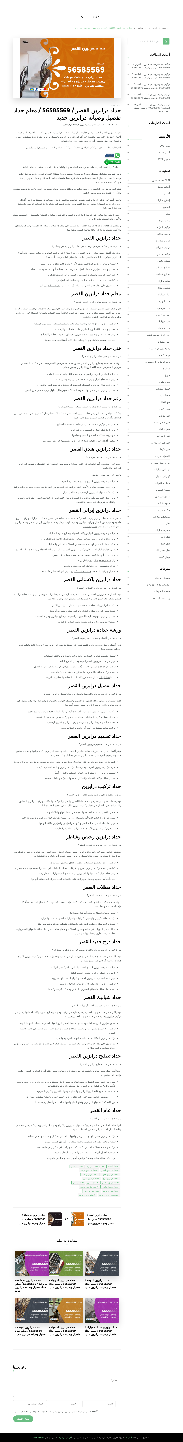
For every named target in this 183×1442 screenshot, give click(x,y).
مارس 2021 (164, 159)
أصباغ (167, 193)
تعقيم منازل (164, 281)
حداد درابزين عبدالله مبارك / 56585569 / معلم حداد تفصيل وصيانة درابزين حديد (101, 1331)
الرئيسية (95, 16)
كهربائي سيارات (162, 469)
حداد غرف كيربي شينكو (158, 334)
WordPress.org (161, 598)
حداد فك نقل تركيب (88, 1186)
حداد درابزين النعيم (35, 147)
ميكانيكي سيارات (161, 516)
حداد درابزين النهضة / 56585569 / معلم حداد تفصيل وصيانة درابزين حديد (30, 1331)
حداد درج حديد (163, 314)
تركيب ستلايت (163, 240)
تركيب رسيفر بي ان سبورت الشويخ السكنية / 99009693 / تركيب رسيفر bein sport (152, 108)
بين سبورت (164, 220)
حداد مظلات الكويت (81, 571)
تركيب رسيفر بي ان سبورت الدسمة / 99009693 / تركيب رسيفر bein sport (150, 96)
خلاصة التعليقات (162, 591)
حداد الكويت (99, 188)
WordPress (38, 1437)
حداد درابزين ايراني (88, 1170)
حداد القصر (112, 1166)
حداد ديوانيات (163, 321)
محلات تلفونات (162, 483)
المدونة (84, 16)
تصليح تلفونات (163, 267)
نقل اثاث (165, 536)
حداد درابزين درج (110, 1178)
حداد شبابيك (164, 328)
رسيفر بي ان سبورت (159, 348)
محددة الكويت (84, 501)
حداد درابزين (115, 105)
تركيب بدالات (163, 233)
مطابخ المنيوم (163, 489)
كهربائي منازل (163, 476)
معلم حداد (99, 252)
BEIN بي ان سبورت (160, 180)
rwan (110, 124)
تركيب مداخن (163, 254)
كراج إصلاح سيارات (160, 462)
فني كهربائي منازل (160, 442)
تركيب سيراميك (162, 247)
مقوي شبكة (164, 503)
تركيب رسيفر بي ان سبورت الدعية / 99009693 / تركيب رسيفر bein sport (150, 86)
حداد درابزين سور (90, 1178)
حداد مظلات (164, 341)
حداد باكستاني (90, 526)
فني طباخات (164, 429)
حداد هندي (105, 474)
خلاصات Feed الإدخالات (158, 584)
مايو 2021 (165, 145)
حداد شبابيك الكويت (88, 565)
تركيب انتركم (163, 227)
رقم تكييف (164, 355)
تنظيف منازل (163, 287)
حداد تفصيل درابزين (94, 1166)
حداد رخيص (92, 1182)
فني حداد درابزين (91, 1190)
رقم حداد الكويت (52, 285)
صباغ (167, 375)
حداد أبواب (164, 301)
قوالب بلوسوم (65, 1437)
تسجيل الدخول (162, 577)
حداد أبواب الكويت (100, 555)
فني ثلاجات (164, 415)
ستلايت (166, 368)
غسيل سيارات (163, 388)
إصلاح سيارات (163, 200)
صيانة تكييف (164, 382)
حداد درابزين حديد (89, 1174)
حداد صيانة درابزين (109, 1186)
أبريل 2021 (164, 152)
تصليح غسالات (163, 274)
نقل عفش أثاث (162, 550)
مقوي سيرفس (162, 496)
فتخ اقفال (165, 402)
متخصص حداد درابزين (108, 1195)
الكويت (129, 1437)
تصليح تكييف (163, 260)
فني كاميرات (163, 435)
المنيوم (166, 206)
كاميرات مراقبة (162, 456)
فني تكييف (164, 409)
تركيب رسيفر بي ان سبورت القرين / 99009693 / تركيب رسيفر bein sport (150, 65)
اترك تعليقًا (67, 124)
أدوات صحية (164, 186)
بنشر (167, 213)
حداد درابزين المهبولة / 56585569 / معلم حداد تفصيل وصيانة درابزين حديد (64, 1284)
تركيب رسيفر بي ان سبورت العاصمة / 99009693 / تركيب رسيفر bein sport (150, 76)
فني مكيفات (164, 449)
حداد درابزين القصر (109, 1170)
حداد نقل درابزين (110, 1190)
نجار (168, 523)
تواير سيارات (163, 294)
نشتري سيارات (162, 530)
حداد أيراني (104, 677)
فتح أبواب (165, 395)
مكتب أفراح (164, 510)
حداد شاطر (77, 1182)
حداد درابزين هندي (109, 1182)
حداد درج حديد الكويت (100, 560)
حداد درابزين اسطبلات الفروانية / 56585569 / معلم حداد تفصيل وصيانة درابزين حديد (31, 1285)
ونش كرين (164, 557)
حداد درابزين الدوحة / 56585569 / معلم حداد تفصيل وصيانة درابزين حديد (100, 1284)
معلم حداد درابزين (86, 1195)
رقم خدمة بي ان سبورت (157, 361)
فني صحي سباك (162, 422)
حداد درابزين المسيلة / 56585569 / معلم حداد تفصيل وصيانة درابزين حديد (64, 1331)
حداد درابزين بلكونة (109, 1174)
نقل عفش (165, 543)
